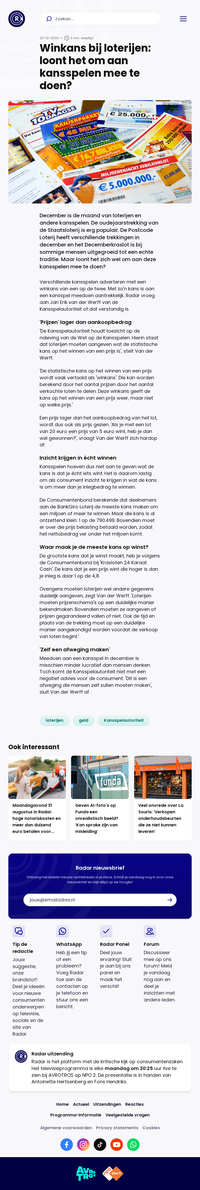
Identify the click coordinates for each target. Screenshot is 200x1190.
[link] (55, 720)
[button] (183, 18)
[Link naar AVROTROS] (86, 1173)
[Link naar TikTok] (100, 1144)
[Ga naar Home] (16, 18)
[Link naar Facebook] (66, 1144)
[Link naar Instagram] (83, 1144)
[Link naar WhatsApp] (133, 1144)
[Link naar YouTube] (116, 1144)
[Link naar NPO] (113, 1173)
